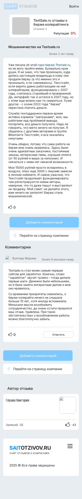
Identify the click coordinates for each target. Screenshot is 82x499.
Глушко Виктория (17, 400)
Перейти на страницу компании (41, 235)
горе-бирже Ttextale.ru (54, 65)
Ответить (58, 334)
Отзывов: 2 (40, 28)
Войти (74, 6)
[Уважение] (10, 207)
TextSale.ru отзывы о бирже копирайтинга (51, 22)
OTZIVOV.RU (30, 448)
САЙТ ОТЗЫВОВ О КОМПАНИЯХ (29, 453)
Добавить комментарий (44, 222)
